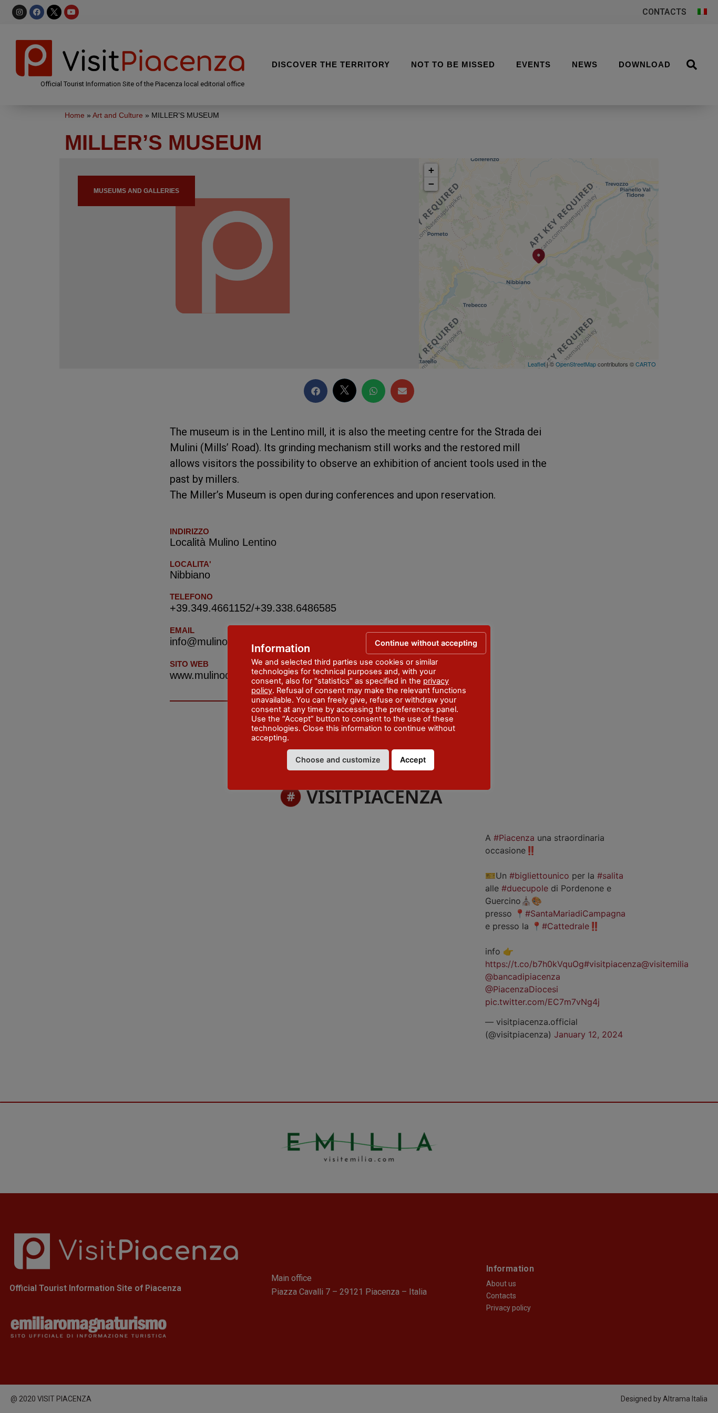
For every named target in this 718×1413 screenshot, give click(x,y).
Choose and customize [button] (338, 759)
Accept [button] (413, 759)
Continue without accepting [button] (426, 642)
